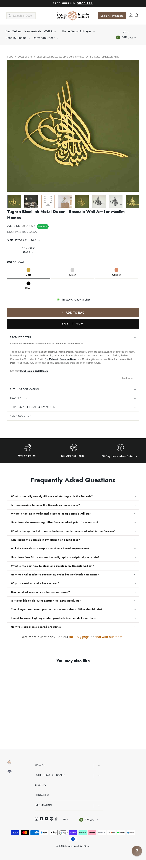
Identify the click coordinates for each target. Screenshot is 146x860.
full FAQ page (80, 637)
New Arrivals (32, 31)
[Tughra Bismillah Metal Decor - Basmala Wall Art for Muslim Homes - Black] (24, 728)
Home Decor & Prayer (77, 31)
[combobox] (21, 15)
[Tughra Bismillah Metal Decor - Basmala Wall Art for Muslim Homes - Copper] (19, 728)
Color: (15, 262)
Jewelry (40, 785)
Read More (127, 378)
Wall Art (41, 765)
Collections (25, 57)
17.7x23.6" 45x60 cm (28, 250)
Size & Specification (24, 389)
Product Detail (21, 337)
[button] (137, 851)
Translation (18, 398)
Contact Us (42, 795)
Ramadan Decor (44, 37)
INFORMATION (43, 805)
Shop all (85, 3)
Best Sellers (14, 31)
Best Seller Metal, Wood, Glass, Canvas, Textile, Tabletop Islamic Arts (78, 57)
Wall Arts (50, 31)
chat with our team (109, 637)
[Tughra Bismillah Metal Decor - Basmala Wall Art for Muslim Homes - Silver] (14, 728)
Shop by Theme (16, 37)
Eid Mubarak (51, 359)
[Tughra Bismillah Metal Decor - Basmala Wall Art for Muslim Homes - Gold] (9, 728)
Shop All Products (112, 15)
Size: (23, 240)
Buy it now (73, 323)
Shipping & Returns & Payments (32, 407)
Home (10, 57)
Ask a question (20, 416)
